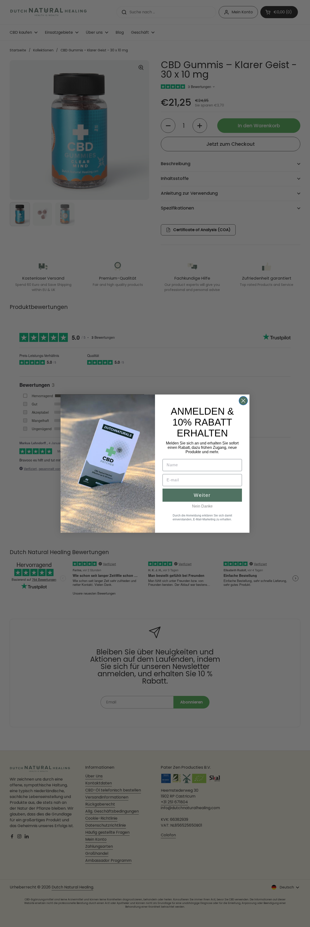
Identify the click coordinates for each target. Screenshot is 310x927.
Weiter (202, 495)
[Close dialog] (243, 400)
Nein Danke (202, 506)
